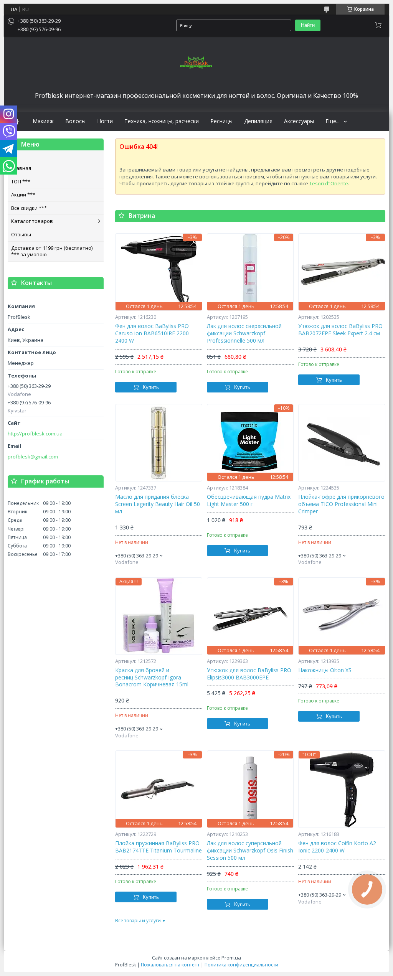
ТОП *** (20, 181)
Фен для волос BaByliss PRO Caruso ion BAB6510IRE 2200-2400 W (153, 333)
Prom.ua (231, 957)
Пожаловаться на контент (170, 964)
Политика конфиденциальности (241, 964)
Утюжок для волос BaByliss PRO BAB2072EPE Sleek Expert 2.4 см (340, 330)
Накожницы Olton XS (325, 670)
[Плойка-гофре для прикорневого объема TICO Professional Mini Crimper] (341, 442)
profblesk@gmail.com (33, 456)
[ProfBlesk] (196, 63)
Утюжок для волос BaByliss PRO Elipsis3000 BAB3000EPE (249, 674)
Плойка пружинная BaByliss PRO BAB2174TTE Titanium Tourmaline (158, 847)
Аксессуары (299, 121)
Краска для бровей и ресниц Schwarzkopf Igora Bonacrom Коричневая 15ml (151, 677)
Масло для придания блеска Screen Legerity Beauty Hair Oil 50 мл (157, 504)
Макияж (43, 121)
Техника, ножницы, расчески (161, 121)
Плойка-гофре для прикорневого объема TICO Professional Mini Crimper (341, 504)
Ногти (105, 121)
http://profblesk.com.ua (35, 433)
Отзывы (21, 234)
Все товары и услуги (138, 920)
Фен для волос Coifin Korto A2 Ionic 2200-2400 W (337, 847)
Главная (21, 168)
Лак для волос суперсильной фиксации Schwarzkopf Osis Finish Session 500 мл (250, 850)
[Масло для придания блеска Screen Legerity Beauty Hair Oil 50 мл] (158, 442)
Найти (308, 25)
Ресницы (221, 121)
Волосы (75, 121)
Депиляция (258, 121)
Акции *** (23, 194)
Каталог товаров (32, 221)
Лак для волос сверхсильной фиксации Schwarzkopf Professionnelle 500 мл (244, 333)
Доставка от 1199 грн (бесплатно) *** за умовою (51, 251)
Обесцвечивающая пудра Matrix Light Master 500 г (249, 500)
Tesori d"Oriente (328, 183)
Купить (151, 387)
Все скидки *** (29, 207)
